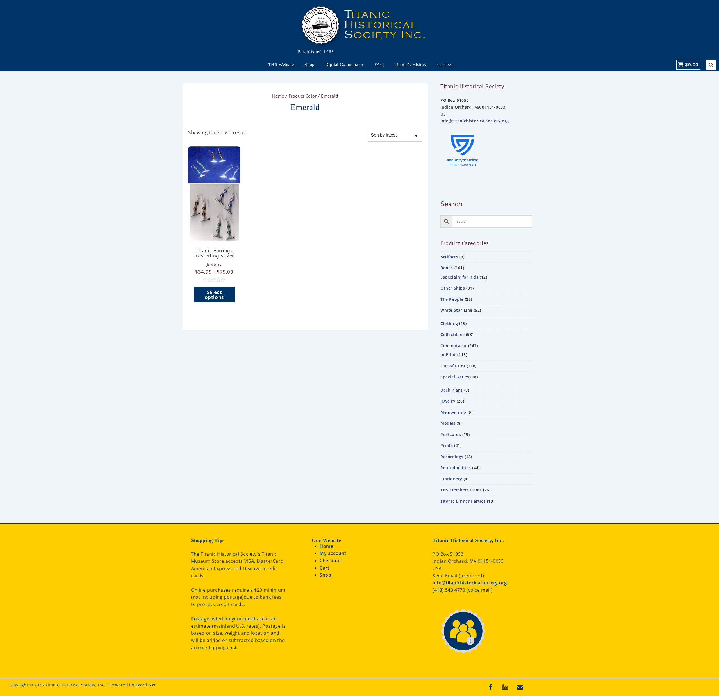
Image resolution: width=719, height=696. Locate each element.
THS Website (281, 64)
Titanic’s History (411, 64)
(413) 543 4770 (450, 590)
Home (278, 96)
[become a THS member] (463, 660)
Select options (214, 294)
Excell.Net (145, 685)
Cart (441, 64)
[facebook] (490, 687)
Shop (309, 64)
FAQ (379, 64)
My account (333, 553)
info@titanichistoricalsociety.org (474, 120)
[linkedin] (505, 687)
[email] (520, 687)
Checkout (330, 560)
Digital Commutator (344, 64)
